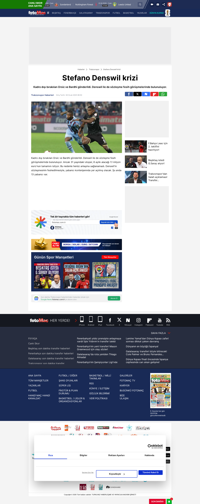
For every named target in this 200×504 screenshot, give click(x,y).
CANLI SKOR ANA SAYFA (35, 4)
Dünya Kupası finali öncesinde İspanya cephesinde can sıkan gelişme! (147, 361)
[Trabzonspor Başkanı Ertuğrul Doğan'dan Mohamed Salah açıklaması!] (76, 275)
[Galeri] (158, 4)
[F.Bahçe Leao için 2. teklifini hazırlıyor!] (136, 146)
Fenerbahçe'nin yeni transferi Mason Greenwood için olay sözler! (97, 348)
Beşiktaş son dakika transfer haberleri (49, 348)
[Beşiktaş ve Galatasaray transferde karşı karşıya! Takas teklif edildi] (47, 275)
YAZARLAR (34, 385)
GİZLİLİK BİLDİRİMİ (99, 393)
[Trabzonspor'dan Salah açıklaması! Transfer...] (136, 177)
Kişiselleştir (115, 474)
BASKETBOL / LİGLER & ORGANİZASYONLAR (72, 400)
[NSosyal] (146, 94)
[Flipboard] (154, 94)
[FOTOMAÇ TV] (152, 4)
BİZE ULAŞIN (124, 397)
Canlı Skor (34, 343)
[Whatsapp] (163, 94)
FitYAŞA (32, 338)
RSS (91, 383)
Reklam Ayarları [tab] (116, 455)
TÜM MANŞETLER (38, 380)
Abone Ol (114, 298)
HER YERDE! (60, 320)
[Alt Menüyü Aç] (48, 13)
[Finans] (76, 244)
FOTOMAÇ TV (127, 380)
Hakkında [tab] (149, 455)
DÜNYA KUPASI (157, 13)
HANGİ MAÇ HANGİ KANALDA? (39, 397)
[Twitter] (137, 94)
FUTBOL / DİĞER (68, 375)
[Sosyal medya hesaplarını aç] (163, 4)
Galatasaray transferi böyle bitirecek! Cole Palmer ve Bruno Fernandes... (146, 353)
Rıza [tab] (50, 455)
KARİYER (124, 385)
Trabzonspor (94, 69)
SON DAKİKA (157, 501)
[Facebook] (129, 94)
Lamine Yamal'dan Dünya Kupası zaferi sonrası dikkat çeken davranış (147, 340)
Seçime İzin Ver (88, 472)
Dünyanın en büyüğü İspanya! (142, 346)
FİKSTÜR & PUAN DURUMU (68, 392)
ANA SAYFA (34, 375)
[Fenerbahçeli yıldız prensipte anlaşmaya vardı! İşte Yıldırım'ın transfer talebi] (105, 275)
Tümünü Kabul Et (151, 472)
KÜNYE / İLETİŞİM (99, 388)
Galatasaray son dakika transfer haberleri (51, 358)
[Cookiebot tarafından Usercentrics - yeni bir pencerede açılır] (150, 446)
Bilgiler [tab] (83, 455)
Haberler (81, 69)
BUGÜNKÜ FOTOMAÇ (132, 390)
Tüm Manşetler (110, 257)
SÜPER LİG (65, 385)
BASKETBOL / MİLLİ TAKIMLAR (100, 377)
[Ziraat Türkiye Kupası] (169, 4)
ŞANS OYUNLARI (68, 380)
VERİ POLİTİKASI (98, 398)
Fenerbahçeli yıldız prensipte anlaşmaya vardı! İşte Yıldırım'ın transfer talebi (99, 340)
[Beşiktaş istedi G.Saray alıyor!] (136, 161)
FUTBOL (32, 390)
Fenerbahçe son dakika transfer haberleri (50, 353)
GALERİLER (126, 375)
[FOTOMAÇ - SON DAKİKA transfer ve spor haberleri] (37, 13)
